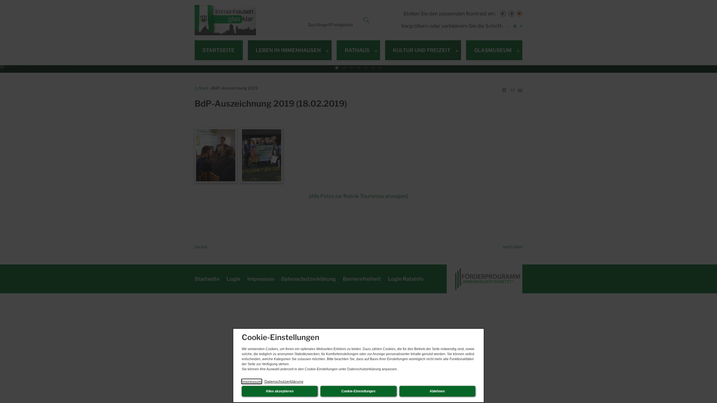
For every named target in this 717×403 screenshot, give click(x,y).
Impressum (252, 381)
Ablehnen (437, 391)
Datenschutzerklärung (283, 381)
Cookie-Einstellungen (358, 391)
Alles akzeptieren (280, 391)
